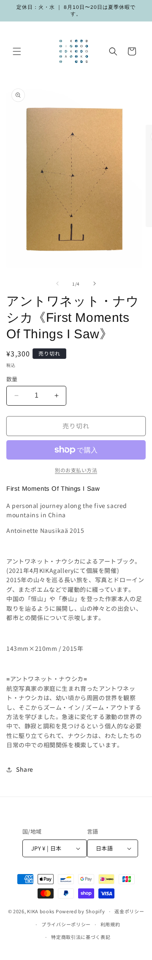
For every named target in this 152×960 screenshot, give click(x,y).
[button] (17, 51)
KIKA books (40, 911)
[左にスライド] (57, 283)
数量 (12, 379)
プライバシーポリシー (66, 924)
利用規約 (110, 924)
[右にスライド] (94, 283)
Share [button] (24, 769)
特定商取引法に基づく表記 (80, 936)
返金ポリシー (129, 911)
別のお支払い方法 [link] (76, 469)
